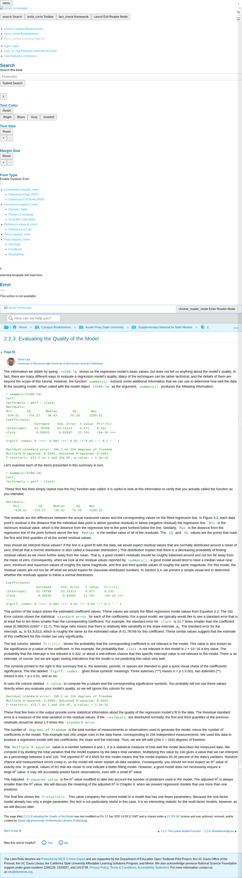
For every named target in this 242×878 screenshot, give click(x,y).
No (66, 843)
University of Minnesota (32, 363)
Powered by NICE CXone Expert (63, 859)
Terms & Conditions (123, 867)
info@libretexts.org (20, 871)
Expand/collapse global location (235, 326)
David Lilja (24, 359)
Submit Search (12, 83)
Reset (7, 110)
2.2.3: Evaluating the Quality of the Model (48, 816)
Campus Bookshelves (56, 327)
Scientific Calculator (22, 219)
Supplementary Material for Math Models (165, 327)
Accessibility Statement (153, 867)
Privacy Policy (99, 867)
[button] (15, 249)
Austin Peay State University (104, 327)
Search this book (11, 70)
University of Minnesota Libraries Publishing (76, 363)
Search (11, 318)
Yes (50, 843)
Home (23, 327)
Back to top (11, 830)
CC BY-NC (174, 816)
